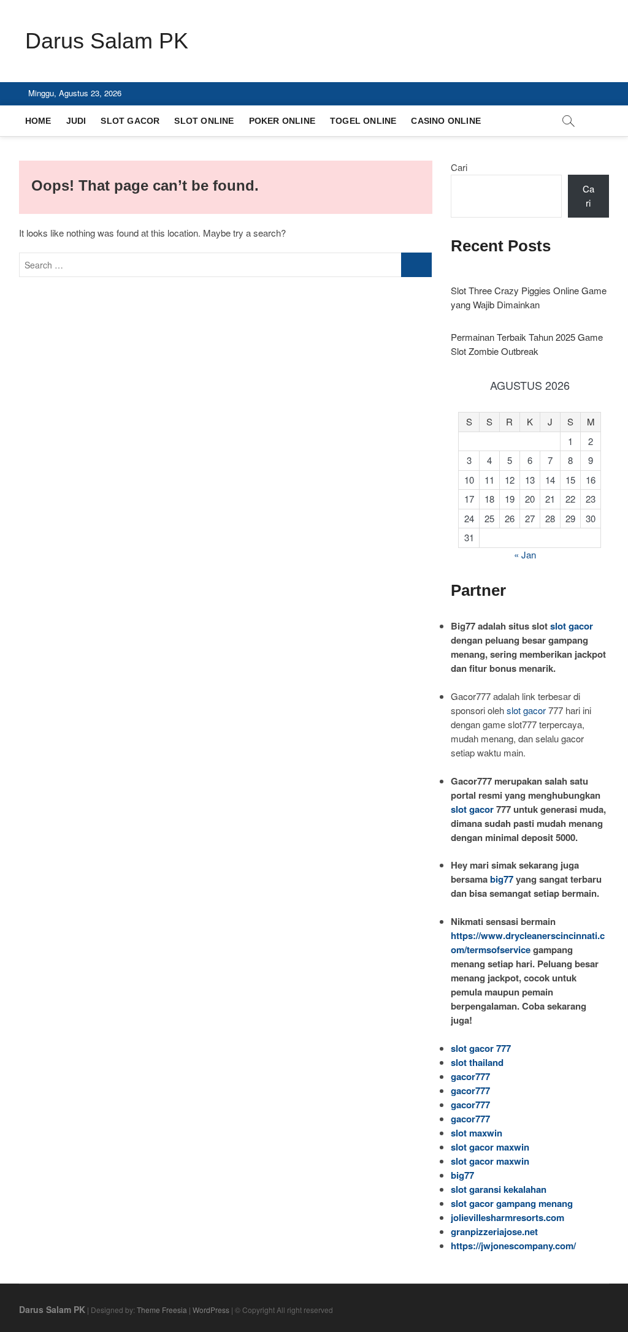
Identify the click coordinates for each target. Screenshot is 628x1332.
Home (38, 121)
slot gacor (571, 626)
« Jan (525, 554)
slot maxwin (476, 1133)
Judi (76, 121)
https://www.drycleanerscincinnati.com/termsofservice (528, 942)
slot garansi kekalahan (498, 1189)
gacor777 (470, 1076)
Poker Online (282, 121)
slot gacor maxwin (490, 1147)
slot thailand (477, 1062)
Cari (459, 167)
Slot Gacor (130, 121)
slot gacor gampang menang (512, 1203)
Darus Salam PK (106, 40)
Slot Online (204, 121)
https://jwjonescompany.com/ (513, 1245)
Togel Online (363, 121)
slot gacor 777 (481, 1048)
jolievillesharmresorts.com (507, 1217)
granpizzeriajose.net (494, 1231)
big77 (501, 879)
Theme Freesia (162, 1309)
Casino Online (446, 121)
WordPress (211, 1309)
